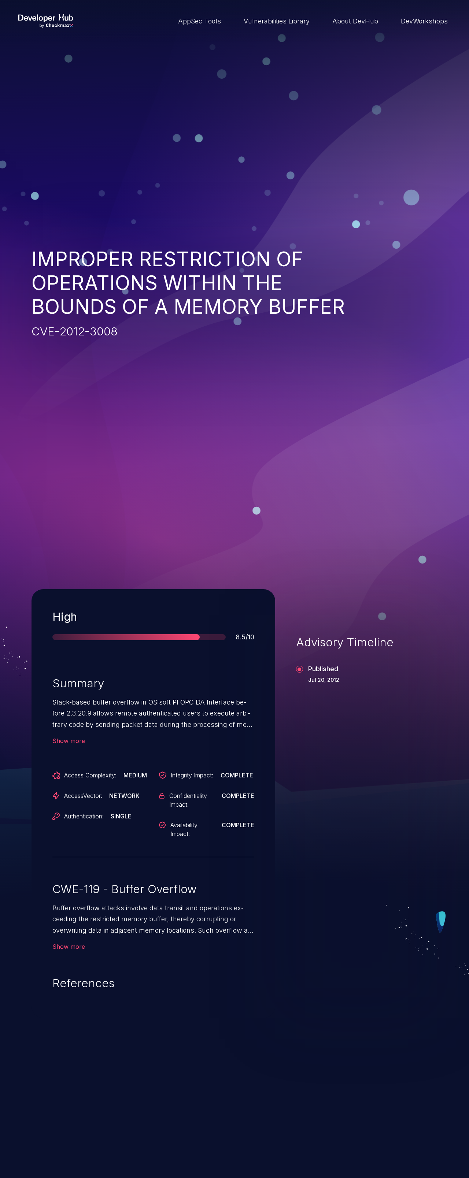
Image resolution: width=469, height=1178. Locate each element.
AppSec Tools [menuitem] (199, 21)
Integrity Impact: (192, 775)
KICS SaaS (348, 1120)
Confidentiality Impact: (188, 800)
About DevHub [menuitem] (355, 21)
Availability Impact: (183, 829)
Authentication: (84, 816)
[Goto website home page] (45, 21)
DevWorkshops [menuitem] (424, 21)
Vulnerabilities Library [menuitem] (277, 21)
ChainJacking (68, 1120)
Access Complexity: (90, 775)
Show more (68, 740)
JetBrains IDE (210, 1120)
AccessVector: (83, 795)
